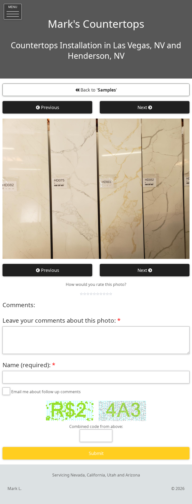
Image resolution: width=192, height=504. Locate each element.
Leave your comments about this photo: (59, 320)
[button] (13, 12)
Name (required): (26, 365)
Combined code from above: (96, 426)
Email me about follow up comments (46, 391)
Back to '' (98, 90)
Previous (49, 107)
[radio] (81, 293)
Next (143, 107)
